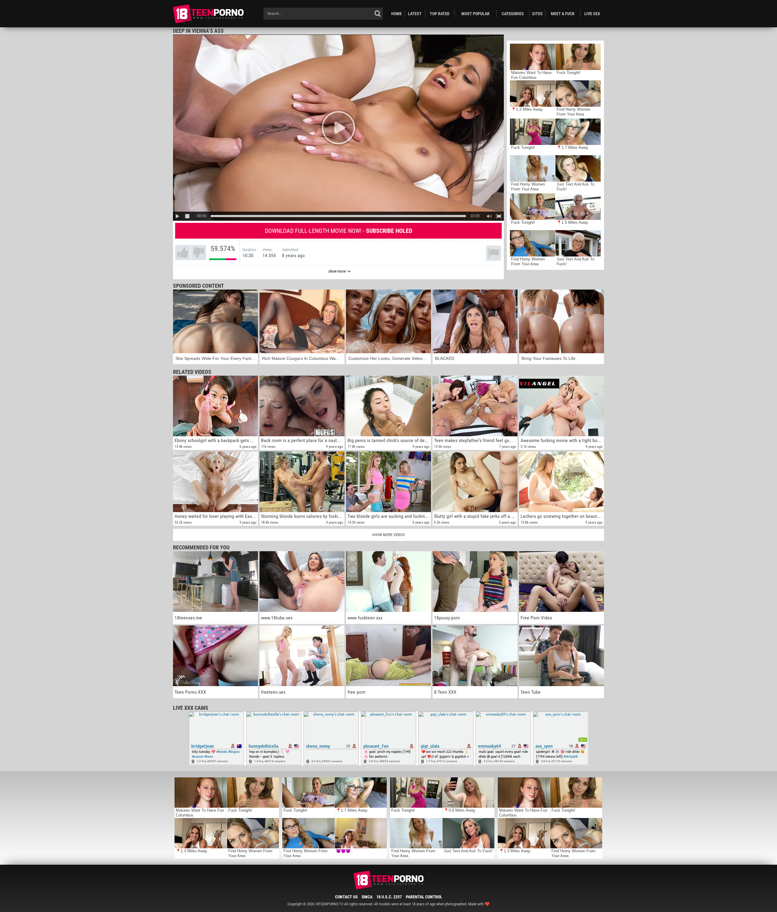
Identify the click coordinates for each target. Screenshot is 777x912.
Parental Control (424, 897)
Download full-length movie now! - (338, 230)
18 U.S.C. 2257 (389, 897)
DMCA (367, 897)
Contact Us (346, 897)
